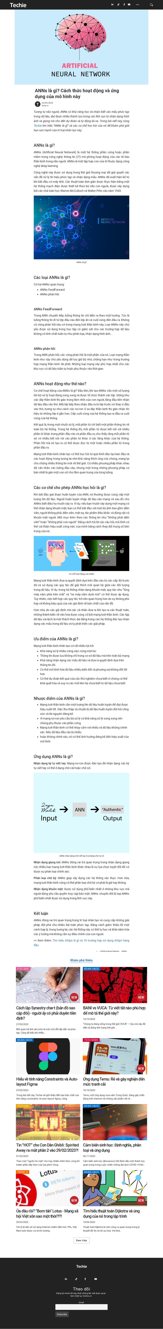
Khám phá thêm (81, 960)
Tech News (91, 1040)
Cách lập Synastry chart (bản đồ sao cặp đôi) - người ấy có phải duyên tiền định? (46, 1013)
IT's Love (23, 968)
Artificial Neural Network (110, 951)
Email (81, 1302)
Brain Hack (91, 968)
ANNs (124, 951)
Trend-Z (22, 1172)
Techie (38, 125)
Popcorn (23, 1106)
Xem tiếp (81, 1240)
